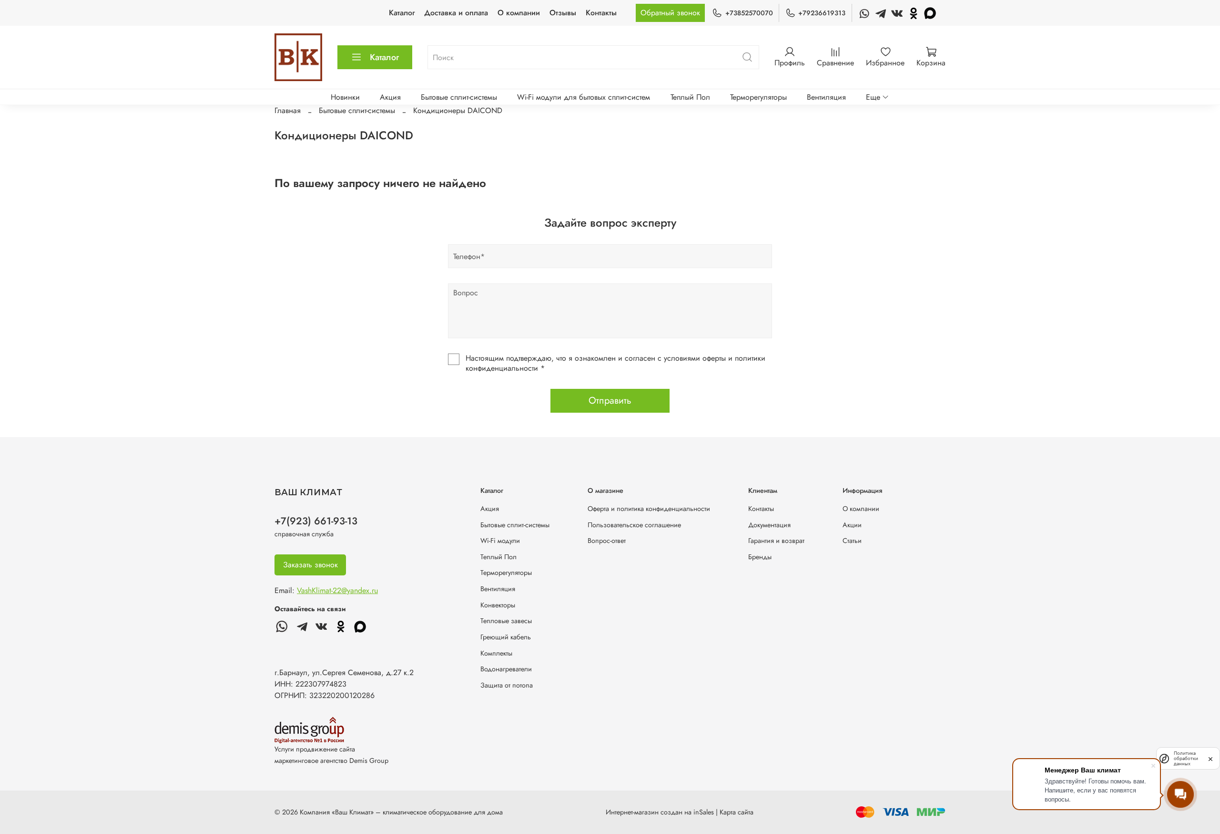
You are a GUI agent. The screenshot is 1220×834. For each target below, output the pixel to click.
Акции (852, 525)
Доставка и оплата (456, 12)
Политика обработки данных (1186, 758)
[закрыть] (1210, 758)
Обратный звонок (670, 12)
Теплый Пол (690, 97)
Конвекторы (497, 605)
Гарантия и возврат (776, 540)
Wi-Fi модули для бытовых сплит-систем (583, 97)
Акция (390, 97)
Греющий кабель (505, 637)
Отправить (610, 400)
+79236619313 (821, 13)
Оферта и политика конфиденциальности (649, 508)
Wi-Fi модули (500, 540)
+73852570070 (749, 13)
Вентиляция (826, 97)
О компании (519, 12)
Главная (287, 110)
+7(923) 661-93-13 (315, 521)
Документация (769, 525)
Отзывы (562, 12)
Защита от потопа (506, 685)
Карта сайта (736, 812)
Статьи (852, 540)
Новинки (345, 97)
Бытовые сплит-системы (459, 97)
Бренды (760, 557)
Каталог (402, 12)
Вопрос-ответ (607, 540)
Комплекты (496, 653)
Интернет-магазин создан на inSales (660, 812)
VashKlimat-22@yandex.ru (337, 590)
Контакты (601, 12)
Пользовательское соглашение (634, 525)
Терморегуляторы (758, 97)
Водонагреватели (506, 669)
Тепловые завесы (506, 621)
